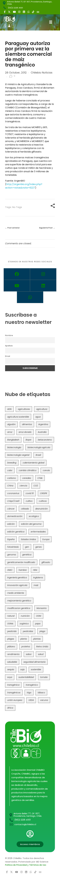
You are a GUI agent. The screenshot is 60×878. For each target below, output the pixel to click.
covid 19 (30, 493)
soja (22, 669)
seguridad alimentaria (34, 661)
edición (11, 524)
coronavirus (13, 493)
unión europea (14, 700)
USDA (31, 700)
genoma (11, 554)
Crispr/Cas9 (13, 501)
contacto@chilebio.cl (25, 824)
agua (38, 416)
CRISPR (43, 493)
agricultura (41, 409)
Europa (45, 539)
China (10, 485)
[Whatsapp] (30, 297)
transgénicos (13, 692)
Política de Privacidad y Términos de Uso (25, 864)
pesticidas (28, 631)
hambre (23, 570)
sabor (29, 654)
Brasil (38, 455)
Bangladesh (13, 439)
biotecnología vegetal (18, 455)
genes (38, 546)
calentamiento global (33, 462)
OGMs (10, 623)
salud (40, 654)
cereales (26, 478)
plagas (10, 638)
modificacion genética (18, 608)
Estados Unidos (28, 539)
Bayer (28, 439)
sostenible (36, 669)
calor (9, 470)
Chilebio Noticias (41, 72)
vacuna (44, 700)
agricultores (24, 409)
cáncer (11, 508)
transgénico (32, 684)
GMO (9, 570)
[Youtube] (17, 285)
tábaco (41, 692)
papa (37, 623)
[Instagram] (43, 274)
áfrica (10, 707)
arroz (9, 432)
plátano (11, 646)
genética (26, 554)
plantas (37, 638)
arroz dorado (25, 432)
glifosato (46, 562)
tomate (44, 677)
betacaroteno (45, 439)
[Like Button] (10, 76)
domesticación (14, 516)
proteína (25, 646)
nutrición (25, 615)
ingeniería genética (17, 577)
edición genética (15, 531)
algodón (11, 424)
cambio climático (27, 470)
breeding (11, 462)
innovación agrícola (17, 585)
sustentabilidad (26, 677)
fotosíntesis (13, 546)
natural (10, 615)
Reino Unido (42, 646)
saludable (12, 661)
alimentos (27, 424)
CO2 (35, 485)
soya (9, 677)
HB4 (35, 570)
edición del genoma (31, 524)
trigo (29, 692)
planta (23, 638)
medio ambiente (15, 592)
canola (46, 470)
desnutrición (41, 508)
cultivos (43, 501)
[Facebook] (17, 274)
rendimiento (13, 654)
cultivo (29, 501)
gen (27, 546)
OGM (38, 615)
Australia (42, 432)
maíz (36, 585)
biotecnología (14, 447)
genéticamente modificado (21, 562)
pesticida (11, 631)
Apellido (9, 345)
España (11, 539)
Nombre (9, 335)
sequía (10, 669)
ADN (9, 409)
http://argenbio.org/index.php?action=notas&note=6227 (23, 186)
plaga (42, 631)
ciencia (23, 485)
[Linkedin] (43, 285)
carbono (11, 478)
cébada (25, 508)
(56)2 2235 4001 (15, 7)
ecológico (34, 516)
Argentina (43, 424)
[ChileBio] (11, 22)
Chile (40, 478)
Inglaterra (38, 577)
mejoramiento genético (19, 600)
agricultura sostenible (18, 416)
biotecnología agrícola (39, 447)
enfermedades (38, 531)
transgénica (13, 684)
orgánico (24, 623)
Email (7, 356)
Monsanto (42, 608)
